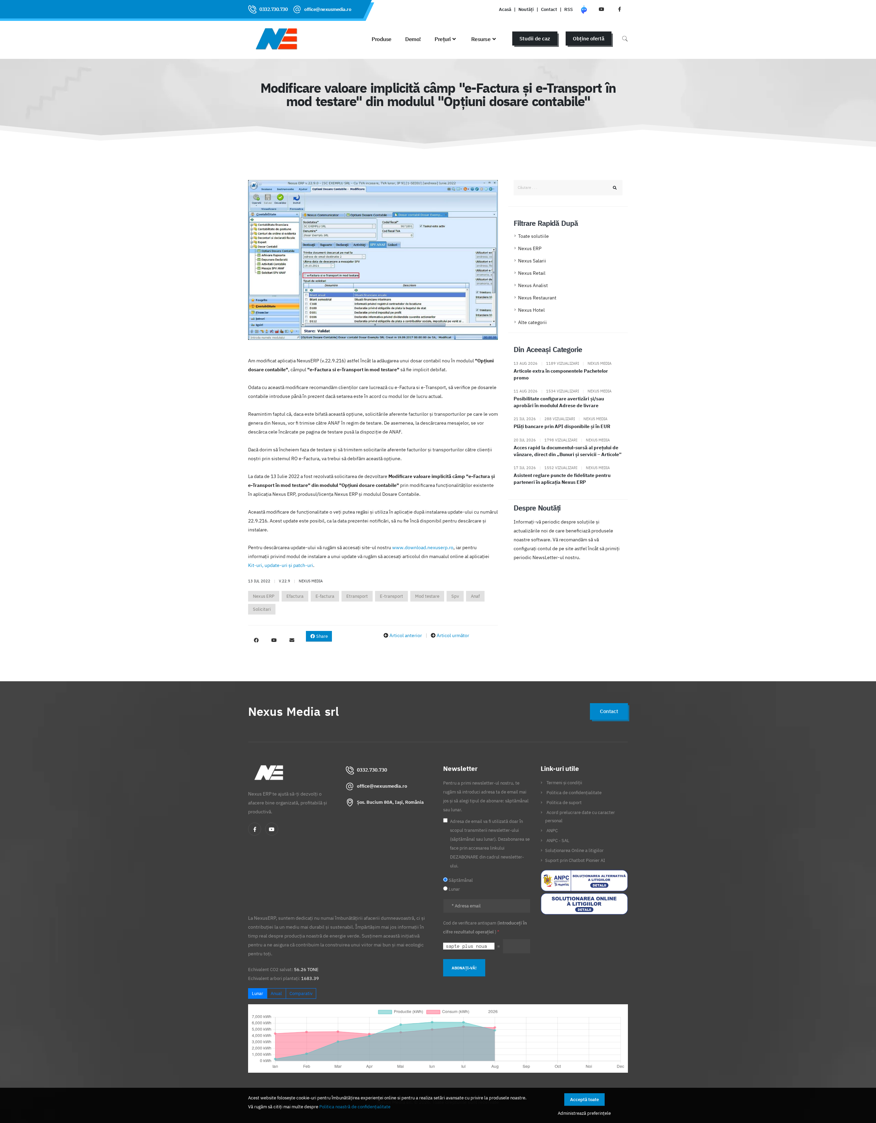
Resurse (481, 39)
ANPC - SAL (557, 840)
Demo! (413, 39)
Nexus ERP (263, 596)
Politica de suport (564, 802)
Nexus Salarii (532, 261)
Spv (455, 596)
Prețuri (443, 39)
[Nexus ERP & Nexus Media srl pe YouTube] (601, 9)
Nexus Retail (531, 273)
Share (321, 636)
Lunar (257, 993)
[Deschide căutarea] (625, 38)
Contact (549, 9)
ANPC (552, 830)
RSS (568, 9)
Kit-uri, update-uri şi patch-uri (280, 565)
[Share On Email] (292, 640)
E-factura (324, 596)
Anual (276, 993)
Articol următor (453, 635)
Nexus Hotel (531, 310)
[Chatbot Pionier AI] (584, 9)
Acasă (505, 9)
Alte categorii (532, 322)
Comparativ (300, 993)
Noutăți (526, 9)
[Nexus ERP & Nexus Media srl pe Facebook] (619, 9)
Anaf (475, 596)
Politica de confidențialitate (574, 792)
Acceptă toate (584, 1099)
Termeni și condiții (564, 782)
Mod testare (427, 596)
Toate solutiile (533, 236)
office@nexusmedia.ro (327, 9)
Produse (381, 39)
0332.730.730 (273, 9)
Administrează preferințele (584, 1113)
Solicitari (262, 609)
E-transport (391, 596)
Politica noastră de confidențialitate (354, 1106)
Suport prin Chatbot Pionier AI (575, 860)
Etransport (357, 596)
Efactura (295, 596)
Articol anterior (405, 635)
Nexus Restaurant (537, 298)
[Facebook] (254, 829)
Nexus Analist (533, 285)
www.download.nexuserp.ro (422, 547)
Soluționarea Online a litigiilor (574, 850)
